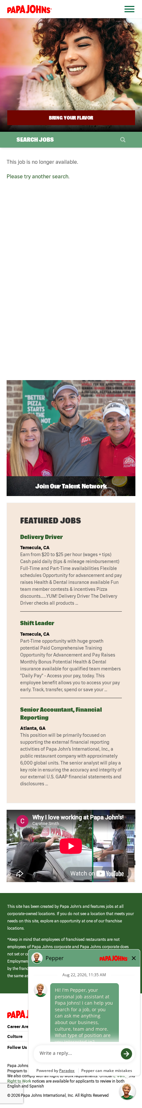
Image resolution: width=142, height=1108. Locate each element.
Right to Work (19, 1081)
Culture (14, 1036)
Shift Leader (37, 623)
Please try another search (37, 176)
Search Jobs (35, 139)
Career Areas (20, 1026)
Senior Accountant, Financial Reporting (61, 713)
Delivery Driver (41, 536)
